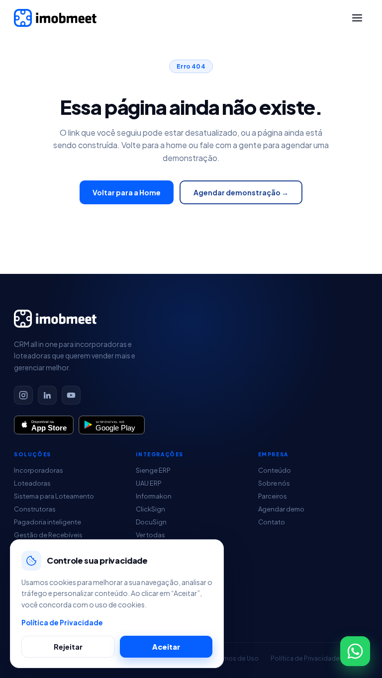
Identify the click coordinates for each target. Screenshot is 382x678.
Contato (271, 522)
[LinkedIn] (47, 395)
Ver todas (150, 535)
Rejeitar (68, 646)
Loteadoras (32, 483)
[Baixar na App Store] (44, 425)
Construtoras (35, 509)
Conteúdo (274, 470)
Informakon (154, 496)
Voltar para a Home (127, 192)
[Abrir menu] (357, 18)
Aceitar (166, 646)
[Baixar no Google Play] (112, 425)
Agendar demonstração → (240, 192)
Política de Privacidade (305, 658)
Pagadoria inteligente (47, 522)
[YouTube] (71, 395)
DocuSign (151, 522)
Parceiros (272, 496)
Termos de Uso (236, 658)
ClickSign (150, 509)
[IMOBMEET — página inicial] (55, 18)
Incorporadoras (38, 470)
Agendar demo (281, 509)
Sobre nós (274, 483)
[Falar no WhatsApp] (355, 651)
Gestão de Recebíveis (48, 535)
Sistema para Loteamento (54, 496)
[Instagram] (23, 395)
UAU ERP (149, 483)
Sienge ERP (153, 470)
